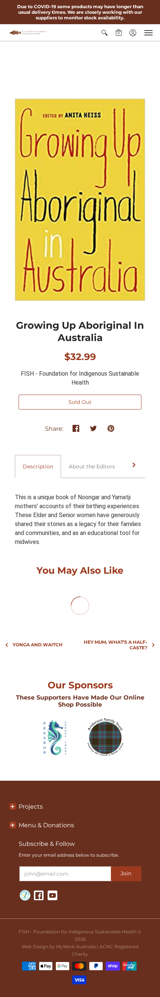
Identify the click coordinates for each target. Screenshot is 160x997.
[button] (104, 32)
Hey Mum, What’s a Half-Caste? (115, 644)
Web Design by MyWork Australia (59, 946)
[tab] (38, 466)
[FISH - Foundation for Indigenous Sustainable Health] (27, 32)
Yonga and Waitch (38, 644)
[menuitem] (104, 32)
